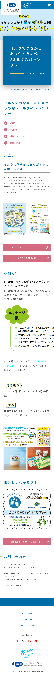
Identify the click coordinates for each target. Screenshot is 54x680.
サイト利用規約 (27, 619)
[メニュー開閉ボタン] (49, 5)
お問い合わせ (15, 143)
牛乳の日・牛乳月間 (35, 73)
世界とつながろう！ (18, 136)
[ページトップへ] (27, 602)
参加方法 (13, 129)
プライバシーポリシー (27, 625)
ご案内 (12, 123)
